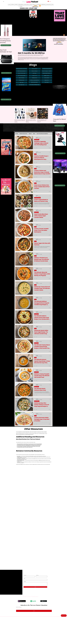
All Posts (16, 135)
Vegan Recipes (36, 388)
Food (35, 155)
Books (34, 135)
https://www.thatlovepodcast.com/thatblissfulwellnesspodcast (24, 479)
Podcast (34, 1)
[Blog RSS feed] (40, 6)
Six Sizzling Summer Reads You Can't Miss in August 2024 (24, 492)
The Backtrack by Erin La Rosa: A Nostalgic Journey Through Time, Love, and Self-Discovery (29, 489)
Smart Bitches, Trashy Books (21, 503)
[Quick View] (21, 114)
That (24, 1)
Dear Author (18, 501)
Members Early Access (23, 135)
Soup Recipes (36, 213)
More (37, 135)
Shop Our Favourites (6, 15)
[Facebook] (56, 35)
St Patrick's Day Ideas (37, 199)
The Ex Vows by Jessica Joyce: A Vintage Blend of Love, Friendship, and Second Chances (28, 490)
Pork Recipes (36, 344)
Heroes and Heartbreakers (21, 505)
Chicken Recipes (37, 402)
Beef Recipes (36, 446)
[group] (33, 116)
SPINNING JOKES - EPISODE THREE (28, 8)
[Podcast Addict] (64, 35)
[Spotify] (60, 35)
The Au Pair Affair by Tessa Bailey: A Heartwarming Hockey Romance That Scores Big (28, 491)
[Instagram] (54, 35)
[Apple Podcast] (62, 35)
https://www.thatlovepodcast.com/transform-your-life (23, 478)
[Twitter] (58, 35)
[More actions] (50, 139)
